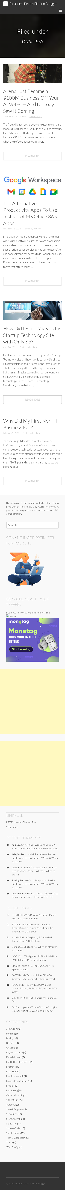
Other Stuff (12, 1099)
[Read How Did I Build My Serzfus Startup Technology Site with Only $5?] (32, 319)
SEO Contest (13, 1118)
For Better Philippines (17, 1062)
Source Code (13, 1128)
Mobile (9, 1085)
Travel (9, 1142)
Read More (36, 157)
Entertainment (13, 1057)
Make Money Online (16, 1080)
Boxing (9, 1038)
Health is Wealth (15, 1076)
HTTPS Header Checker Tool (21, 822)
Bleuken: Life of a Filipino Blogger (33, 3)
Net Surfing (12, 1090)
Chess (9, 1047)
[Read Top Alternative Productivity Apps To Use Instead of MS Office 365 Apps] (32, 194)
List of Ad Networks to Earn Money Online (28, 612)
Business (10, 1043)
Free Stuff (11, 1071)
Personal (11, 1104)
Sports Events (13, 1133)
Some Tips (11, 1123)
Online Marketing (15, 1095)
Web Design (12, 1147)
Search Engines (14, 1109)
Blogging (10, 1033)
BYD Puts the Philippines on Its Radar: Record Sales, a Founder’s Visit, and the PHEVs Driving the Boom (32, 928)
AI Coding (11, 1028)
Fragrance (11, 1066)
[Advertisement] (32, 701)
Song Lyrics (12, 827)
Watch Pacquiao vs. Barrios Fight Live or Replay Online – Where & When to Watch (35, 858)
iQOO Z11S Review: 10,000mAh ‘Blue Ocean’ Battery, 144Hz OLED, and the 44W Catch (34, 988)
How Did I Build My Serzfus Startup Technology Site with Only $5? (32, 335)
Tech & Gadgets (14, 1137)
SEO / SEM (11, 1114)
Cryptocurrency (14, 1052)
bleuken (37, 228)
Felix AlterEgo (36, 116)
